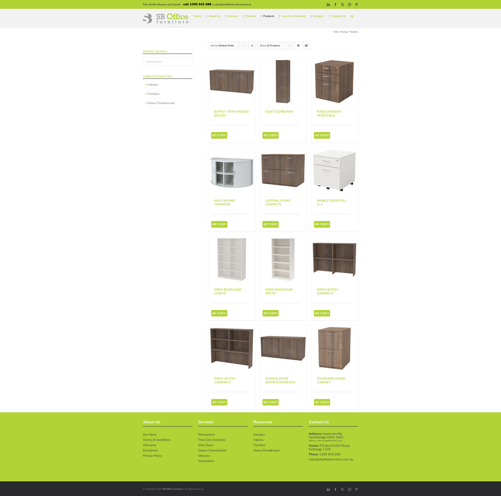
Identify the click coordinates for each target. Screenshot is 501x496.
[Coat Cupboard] (283, 81)
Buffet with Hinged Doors (231, 114)
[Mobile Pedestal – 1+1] (334, 170)
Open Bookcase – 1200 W (229, 292)
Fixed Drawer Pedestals (329, 114)
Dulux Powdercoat (161, 103)
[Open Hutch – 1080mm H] (334, 259)
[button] (352, 16)
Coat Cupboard (279, 112)
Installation (206, 461)
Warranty (149, 445)
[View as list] (306, 45)
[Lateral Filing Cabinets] (283, 170)
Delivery (204, 456)
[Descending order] (252, 46)
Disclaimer (150, 450)
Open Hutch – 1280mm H (225, 380)
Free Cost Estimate (211, 440)
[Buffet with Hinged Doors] (231, 81)
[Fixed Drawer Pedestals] (334, 81)
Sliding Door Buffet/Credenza (280, 380)
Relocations (206, 434)
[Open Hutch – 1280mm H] (231, 348)
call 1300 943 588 (197, 4)
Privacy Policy (152, 456)
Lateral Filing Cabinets (277, 203)
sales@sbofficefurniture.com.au (232, 4)
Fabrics (153, 85)
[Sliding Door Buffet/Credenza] (283, 348)
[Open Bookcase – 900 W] (283, 259)
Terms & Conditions (157, 440)
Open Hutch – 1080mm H (328, 292)
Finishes (153, 94)
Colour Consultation (212, 450)
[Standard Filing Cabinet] (334, 348)
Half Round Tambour (224, 203)
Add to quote (219, 135)
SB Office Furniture (172, 489)
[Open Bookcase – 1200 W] (231, 259)
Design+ (259, 434)
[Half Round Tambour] (231, 170)
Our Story (150, 434)
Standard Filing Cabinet (331, 380)
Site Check (205, 445)
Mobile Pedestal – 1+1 (332, 203)
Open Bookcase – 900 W (280, 292)
